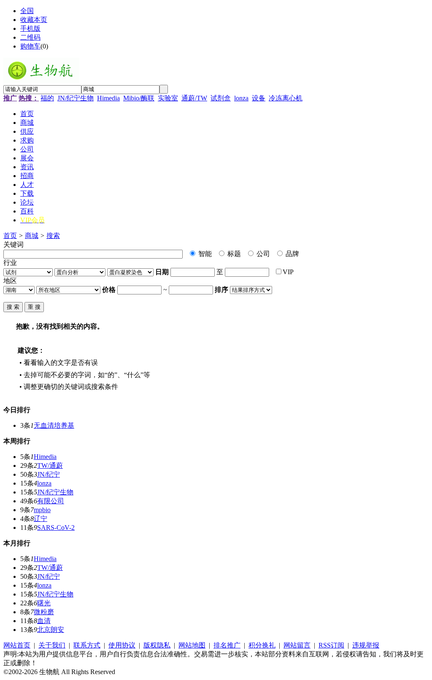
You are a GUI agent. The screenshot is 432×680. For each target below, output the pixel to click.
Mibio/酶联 (138, 98)
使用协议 (121, 645)
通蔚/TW (194, 98)
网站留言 (297, 645)
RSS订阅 (331, 645)
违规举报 (365, 645)
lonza (241, 98)
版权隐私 (156, 645)
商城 (31, 235)
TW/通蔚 (50, 465)
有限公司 (50, 501)
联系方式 (86, 645)
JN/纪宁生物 (75, 98)
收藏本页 (33, 19)
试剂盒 (221, 98)
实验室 (168, 98)
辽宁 (40, 518)
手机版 (30, 28)
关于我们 (51, 645)
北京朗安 (50, 629)
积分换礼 (261, 645)
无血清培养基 (54, 425)
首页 (10, 235)
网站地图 (191, 645)
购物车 (30, 46)
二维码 (30, 37)
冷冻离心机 (285, 98)
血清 (44, 620)
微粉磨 (44, 611)
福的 (47, 98)
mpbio (42, 509)
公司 (262, 253)
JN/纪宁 (48, 474)
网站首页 (16, 645)
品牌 (291, 253)
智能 (204, 253)
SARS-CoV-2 (56, 527)
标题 (233, 253)
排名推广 (226, 645)
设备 (258, 98)
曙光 (44, 603)
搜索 (53, 235)
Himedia (108, 98)
